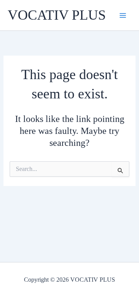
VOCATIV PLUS (57, 15)
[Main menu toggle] (122, 15)
